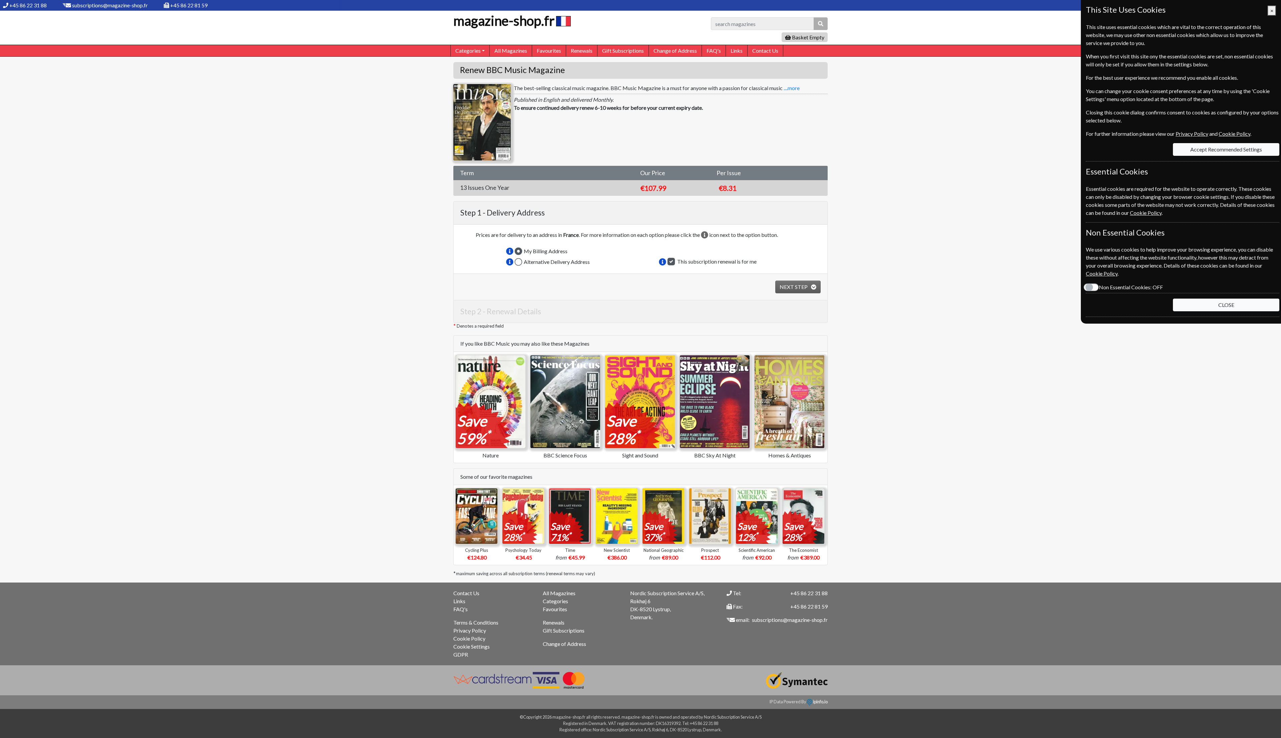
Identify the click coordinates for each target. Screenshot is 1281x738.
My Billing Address (545, 251)
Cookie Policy (469, 638)
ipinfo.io (820, 701)
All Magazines (510, 50)
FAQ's (714, 50)
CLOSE (1226, 305)
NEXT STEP (794, 287)
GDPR (460, 654)
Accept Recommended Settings (1226, 149)
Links (737, 50)
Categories (555, 601)
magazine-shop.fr (503, 21)
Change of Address (675, 50)
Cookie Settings (471, 646)
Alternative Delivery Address (557, 262)
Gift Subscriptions (623, 50)
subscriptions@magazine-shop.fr (110, 5)
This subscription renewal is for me (717, 261)
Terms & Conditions (475, 622)
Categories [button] (468, 50)
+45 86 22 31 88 (28, 5)
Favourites (549, 50)
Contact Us (765, 50)
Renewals (581, 50)
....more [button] (792, 88)
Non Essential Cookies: (1131, 287)
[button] (509, 251)
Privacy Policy (469, 630)
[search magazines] (821, 23)
